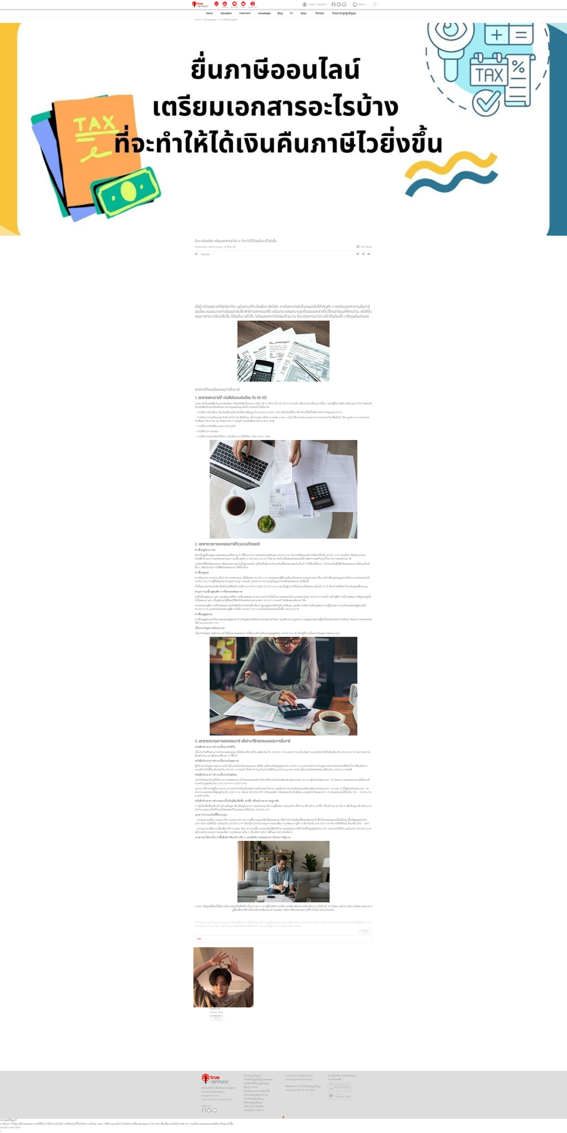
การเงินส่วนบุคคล (228, 20)
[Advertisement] (283, 280)
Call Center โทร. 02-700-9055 (300, 1090)
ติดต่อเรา (363, 4)
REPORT (365, 931)
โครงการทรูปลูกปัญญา (344, 13)
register (321, 4)
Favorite (205, 254)
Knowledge (264, 13)
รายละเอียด (14, 1127)
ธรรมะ (304, 13)
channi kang (216, 1012)
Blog (280, 13)
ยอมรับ (4, 1127)
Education (226, 13)
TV (291, 13)
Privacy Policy (225, 1099)
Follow (217, 1018)
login (311, 4)
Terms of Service (209, 1099)
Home (209, 13)
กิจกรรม (320, 13)
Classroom (245, 13)
